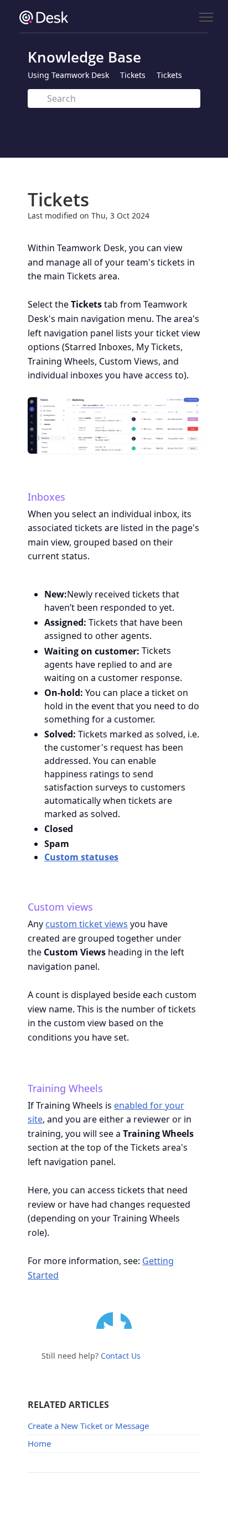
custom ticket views (86, 924)
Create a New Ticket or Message (88, 1425)
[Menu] (206, 17)
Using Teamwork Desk (68, 75)
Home (39, 1443)
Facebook (129, 1320)
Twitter (104, 1320)
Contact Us (121, 1355)
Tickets (133, 75)
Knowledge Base (84, 57)
